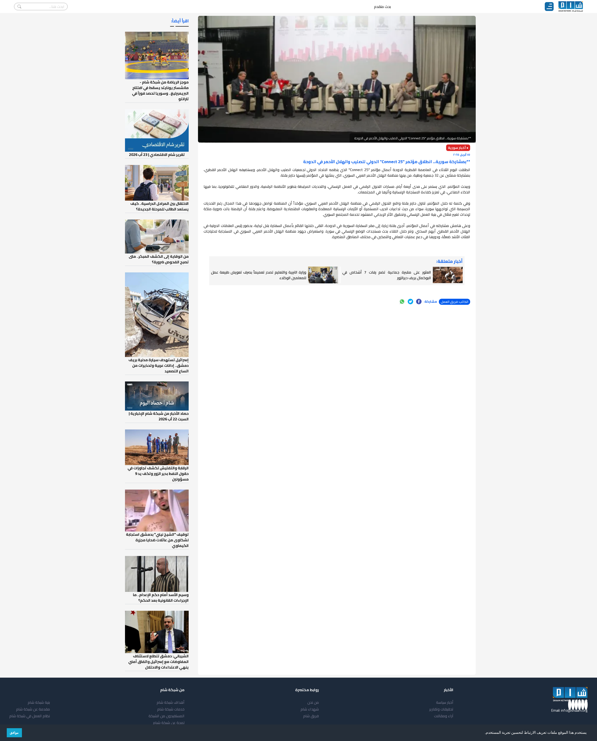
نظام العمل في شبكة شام (29, 716)
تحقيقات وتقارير (441, 709)
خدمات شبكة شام (170, 709)
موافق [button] (14, 732)
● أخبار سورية (458, 148)
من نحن (313, 702)
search (19, 6)
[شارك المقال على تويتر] (410, 301)
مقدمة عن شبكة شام (33, 709)
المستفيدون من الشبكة (166, 716)
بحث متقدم (382, 6)
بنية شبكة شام (39, 702)
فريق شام (311, 716)
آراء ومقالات (443, 716)
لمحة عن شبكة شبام (168, 722)
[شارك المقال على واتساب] (402, 301)
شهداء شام (310, 709)
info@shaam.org (574, 710)
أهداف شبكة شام (170, 702)
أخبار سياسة (444, 702)
